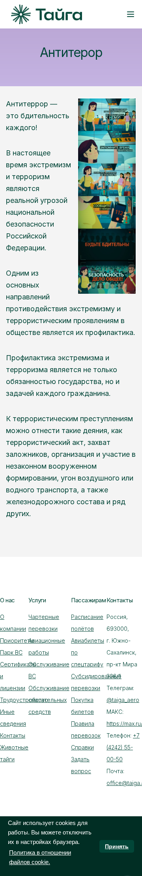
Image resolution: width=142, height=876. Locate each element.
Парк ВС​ (11, 652)
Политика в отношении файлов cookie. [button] (40, 857)
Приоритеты (17, 640)
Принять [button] (117, 846)
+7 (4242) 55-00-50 (123, 747)
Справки (82, 747)
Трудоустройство (24, 699)
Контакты (12, 735)
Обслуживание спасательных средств (48, 700)
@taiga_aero (122, 699)
